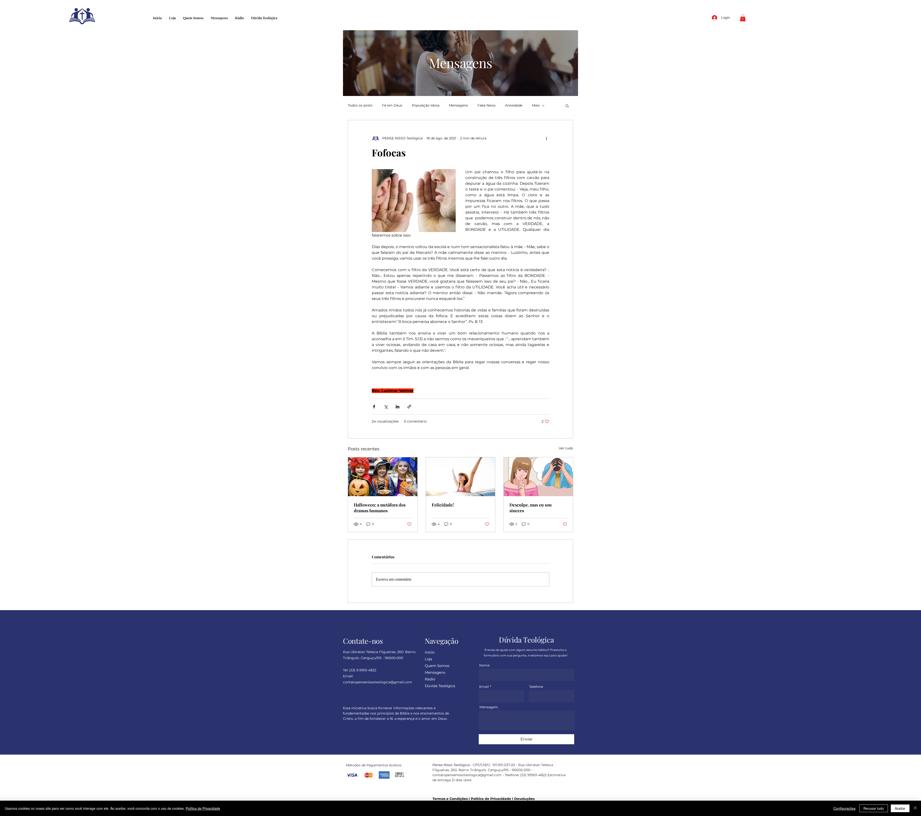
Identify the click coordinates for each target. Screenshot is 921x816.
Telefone (536, 686)
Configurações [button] (844, 808)
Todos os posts (360, 105)
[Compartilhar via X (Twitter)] (386, 406)
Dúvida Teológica (440, 686)
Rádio (430, 679)
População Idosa (425, 105)
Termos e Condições (450, 799)
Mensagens (458, 105)
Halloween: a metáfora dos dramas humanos (380, 507)
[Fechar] (915, 808)
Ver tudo (566, 448)
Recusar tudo (873, 808)
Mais (536, 105)
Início (429, 652)
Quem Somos (437, 665)
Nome (484, 665)
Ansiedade (513, 105)
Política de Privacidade (491, 799)
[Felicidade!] (460, 476)
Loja (428, 659)
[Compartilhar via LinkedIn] (397, 406)
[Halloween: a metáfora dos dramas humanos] (382, 476)
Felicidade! (443, 505)
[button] (743, 17)
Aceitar (900, 808)
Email (484, 686)
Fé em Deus (392, 105)
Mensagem (488, 707)
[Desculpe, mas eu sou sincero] (538, 476)
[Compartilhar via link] (409, 406)
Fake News (487, 105)
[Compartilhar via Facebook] (374, 406)
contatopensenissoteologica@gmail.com (467, 775)
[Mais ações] (546, 138)
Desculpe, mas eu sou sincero (530, 507)
